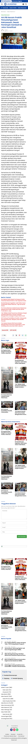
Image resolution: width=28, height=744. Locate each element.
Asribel (5, 30)
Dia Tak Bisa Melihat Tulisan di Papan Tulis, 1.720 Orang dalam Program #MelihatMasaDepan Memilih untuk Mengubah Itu (15, 643)
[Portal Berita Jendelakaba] (10, 4)
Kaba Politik (4, 712)
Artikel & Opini (5, 687)
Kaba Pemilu (6, 714)
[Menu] (2, 4)
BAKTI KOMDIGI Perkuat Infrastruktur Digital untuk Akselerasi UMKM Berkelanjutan (15, 660)
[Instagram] (14, 730)
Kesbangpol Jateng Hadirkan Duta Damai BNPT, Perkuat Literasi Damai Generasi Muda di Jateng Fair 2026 (15, 665)
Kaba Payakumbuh (8, 701)
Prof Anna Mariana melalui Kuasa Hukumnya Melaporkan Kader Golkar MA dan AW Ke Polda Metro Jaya (13, 309)
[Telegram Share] (22, 335)
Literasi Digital (5, 716)
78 (4, 335)
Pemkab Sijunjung (18, 678)
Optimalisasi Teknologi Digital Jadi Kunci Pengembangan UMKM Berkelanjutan (15, 648)
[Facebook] (11, 730)
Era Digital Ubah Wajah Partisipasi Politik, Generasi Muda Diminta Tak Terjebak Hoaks (13, 300)
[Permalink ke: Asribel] (2, 30)
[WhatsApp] (17, 730)
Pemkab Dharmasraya (10, 675)
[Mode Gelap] (23, 4)
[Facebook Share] (13, 335)
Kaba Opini (6, 690)
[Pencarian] (26, 4)
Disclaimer (21, 736)
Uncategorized (5, 718)
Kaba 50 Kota (6, 698)
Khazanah (5, 692)
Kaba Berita (4, 694)
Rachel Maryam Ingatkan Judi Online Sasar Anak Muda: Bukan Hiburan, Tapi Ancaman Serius (13, 304)
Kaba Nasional (5, 15)
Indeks (7, 734)
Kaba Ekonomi (5, 703)
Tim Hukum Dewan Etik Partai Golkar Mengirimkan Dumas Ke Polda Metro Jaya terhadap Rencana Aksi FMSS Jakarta (13, 324)
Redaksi (13, 734)
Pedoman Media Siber (10, 736)
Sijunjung (6, 678)
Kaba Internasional (6, 705)
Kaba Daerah (4, 696)
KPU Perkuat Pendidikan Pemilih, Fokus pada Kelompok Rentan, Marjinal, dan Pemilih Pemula (13, 319)
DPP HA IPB (13, 330)
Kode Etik (19, 734)
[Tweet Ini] (16, 335)
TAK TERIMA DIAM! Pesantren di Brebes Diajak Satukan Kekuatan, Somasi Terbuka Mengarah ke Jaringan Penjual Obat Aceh (14, 314)
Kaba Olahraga (5, 709)
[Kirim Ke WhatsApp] (25, 335)
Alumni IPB (5, 330)
